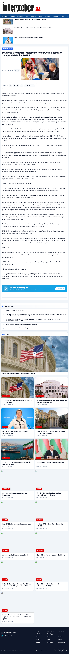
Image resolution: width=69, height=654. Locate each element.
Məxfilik (60, 639)
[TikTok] (59, 650)
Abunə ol (59, 288)
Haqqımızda (61, 634)
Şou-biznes (50, 642)
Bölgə (63, 16)
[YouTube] (66, 650)
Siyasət (13, 16)
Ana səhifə (61, 631)
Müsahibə (33, 16)
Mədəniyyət (47, 16)
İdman (48, 639)
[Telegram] (14, 85)
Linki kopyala (30, 85)
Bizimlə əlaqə (61, 642)
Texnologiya (56, 16)
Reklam (60, 636)
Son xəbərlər (5, 16)
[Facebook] (10, 85)
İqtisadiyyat (20, 16)
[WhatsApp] (21, 85)
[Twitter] (17, 85)
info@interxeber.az (9, 635)
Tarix (27, 16)
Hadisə (40, 16)
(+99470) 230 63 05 (10, 632)
